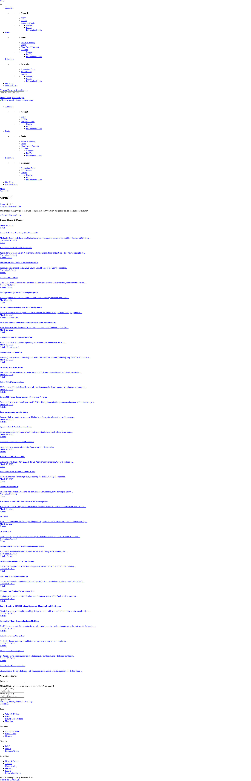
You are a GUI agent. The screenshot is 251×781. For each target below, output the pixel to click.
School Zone (26, 72)
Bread (23, 45)
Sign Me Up (5, 699)
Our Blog (9, 83)
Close (2, 1)
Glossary (29, 25)
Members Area (11, 86)
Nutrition (24, 49)
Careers (24, 74)
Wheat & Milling (28, 42)
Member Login (18, 97)
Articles (16, 90)
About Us (9, 8)
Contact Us (4, 191)
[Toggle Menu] (1, 4)
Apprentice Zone (28, 69)
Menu (2, 189)
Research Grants (28, 23)
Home (2, 204)
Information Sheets (34, 30)
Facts (7, 32)
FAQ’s (8, 771)
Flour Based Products (30, 47)
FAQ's (29, 28)
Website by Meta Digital (10, 780)
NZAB (24, 20)
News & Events (6, 90)
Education (9, 59)
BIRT (23, 18)
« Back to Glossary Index (10, 206)
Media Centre (5, 97)
